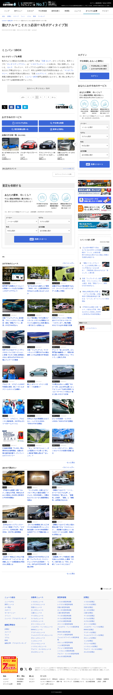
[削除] (17, 656)
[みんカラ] (18, 107)
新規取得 (98, 3)
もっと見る (71, 462)
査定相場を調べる (21, 129)
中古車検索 (43, 11)
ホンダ (9, 64)
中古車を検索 (58, 123)
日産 (43, 61)
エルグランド (41, 73)
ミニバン (28, 77)
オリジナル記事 (91, 11)
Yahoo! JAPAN (106, 3)
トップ (6, 11)
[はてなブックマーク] (25, 107)
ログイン (92, 3)
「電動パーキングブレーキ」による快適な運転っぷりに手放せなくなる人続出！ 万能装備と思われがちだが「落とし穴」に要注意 (95, 268)
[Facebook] (11, 107)
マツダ (67, 70)
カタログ (30, 11)
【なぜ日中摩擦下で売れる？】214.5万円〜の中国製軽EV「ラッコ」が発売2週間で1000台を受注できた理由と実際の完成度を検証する (95, 252)
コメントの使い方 (68, 168)
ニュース (77, 11)
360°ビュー (18, 11)
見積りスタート (41, 239)
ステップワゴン (19, 64)
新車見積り (56, 11)
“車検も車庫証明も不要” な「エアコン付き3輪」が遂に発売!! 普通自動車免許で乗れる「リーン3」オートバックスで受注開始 (95, 296)
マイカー (105, 11)
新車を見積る (58, 129)
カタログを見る (21, 123)
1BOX (35, 77)
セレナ (48, 61)
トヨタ (33, 64)
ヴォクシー (40, 64)
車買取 (67, 11)
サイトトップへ (68, 263)
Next (75, 144)
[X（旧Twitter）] (4, 107)
